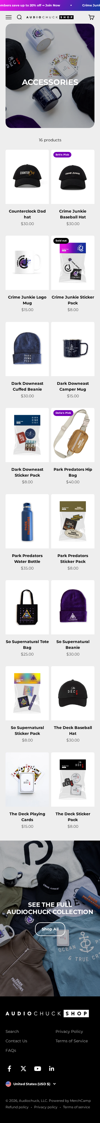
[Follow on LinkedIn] (52, 1068)
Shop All (50, 929)
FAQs (11, 1050)
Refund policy (17, 1107)
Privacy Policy (69, 1031)
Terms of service (76, 1107)
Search (12, 1031)
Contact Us (16, 1040)
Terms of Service (72, 1040)
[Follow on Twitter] (23, 1068)
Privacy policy (46, 1107)
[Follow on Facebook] (9, 1068)
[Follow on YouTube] (37, 1068)
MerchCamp (80, 1101)
